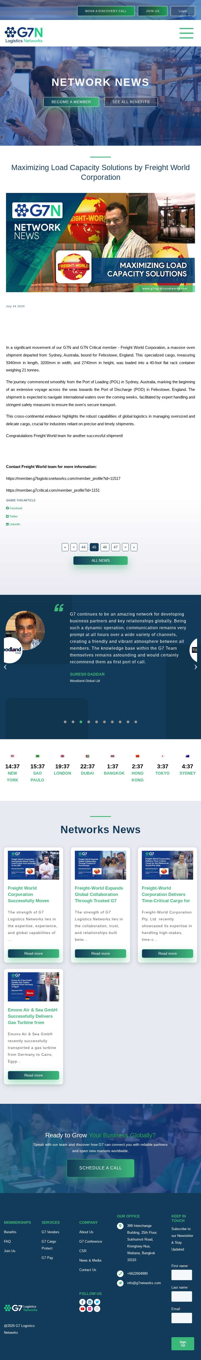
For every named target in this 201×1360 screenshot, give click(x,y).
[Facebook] (82, 1302)
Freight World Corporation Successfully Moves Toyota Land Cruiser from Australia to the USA (29, 904)
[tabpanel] (100, 652)
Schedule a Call (100, 1168)
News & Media (90, 1260)
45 (94, 547)
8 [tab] (120, 722)
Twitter (13, 516)
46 (105, 547)
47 (116, 547)
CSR (82, 1251)
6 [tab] (104, 722)
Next (195, 660)
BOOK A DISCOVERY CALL (106, 11)
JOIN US (152, 11)
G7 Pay (47, 1258)
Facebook (16, 508)
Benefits (10, 1232)
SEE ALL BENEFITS (131, 101)
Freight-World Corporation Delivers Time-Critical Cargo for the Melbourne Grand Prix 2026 (166, 901)
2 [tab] (73, 722)
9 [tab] (128, 722)
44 (83, 547)
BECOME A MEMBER (71, 101)
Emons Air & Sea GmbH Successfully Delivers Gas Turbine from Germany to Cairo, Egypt (32, 1022)
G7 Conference (90, 1241)
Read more (33, 953)
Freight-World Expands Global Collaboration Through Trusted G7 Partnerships (99, 897)
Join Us (9, 1251)
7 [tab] (112, 722)
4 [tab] (88, 722)
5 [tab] (96, 722)
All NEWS (101, 560)
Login (183, 11)
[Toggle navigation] (186, 33)
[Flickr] (90, 1309)
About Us (86, 1232)
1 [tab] (65, 722)
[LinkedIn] (90, 1302)
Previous (5, 660)
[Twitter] (97, 1302)
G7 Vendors (50, 1232)
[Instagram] (97, 1309)
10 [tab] (135, 722)
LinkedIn (14, 524)
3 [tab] (80, 722)
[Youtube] (82, 1309)
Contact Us (87, 1270)
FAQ (7, 1241)
